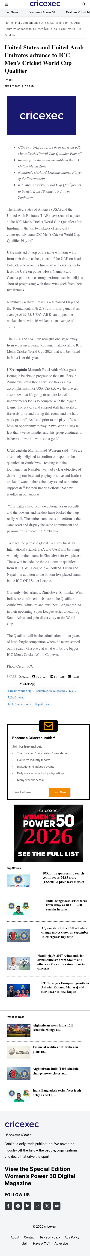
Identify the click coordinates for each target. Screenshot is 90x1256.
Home (9, 22)
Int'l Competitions (26, 22)
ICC (10, 80)
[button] (83, 4)
